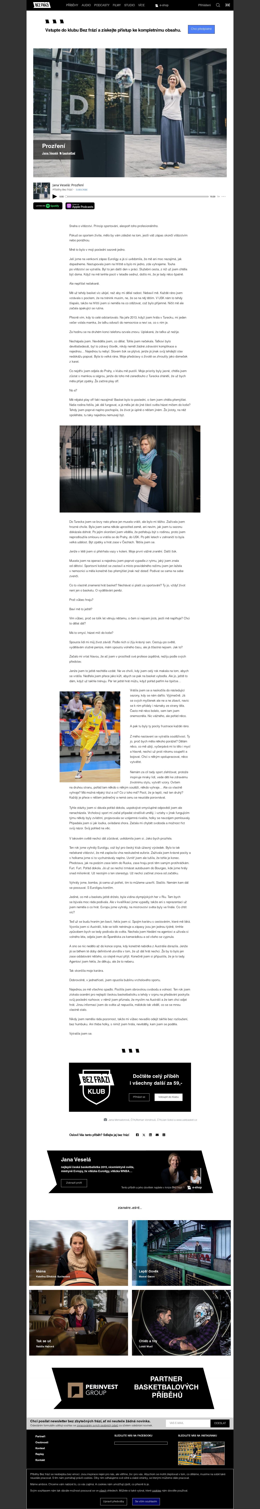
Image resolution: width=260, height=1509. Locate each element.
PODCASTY (101, 5)
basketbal (68, 153)
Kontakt (40, 1460)
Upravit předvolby (113, 1501)
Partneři (40, 1436)
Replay (39, 1454)
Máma (41, 1271)
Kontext (40, 1448)
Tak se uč (43, 1341)
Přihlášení (204, 5)
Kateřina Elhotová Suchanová (53, 1277)
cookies (156, 1491)
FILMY (117, 5)
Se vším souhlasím (146, 1501)
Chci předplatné (201, 29)
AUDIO (86, 5)
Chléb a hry (148, 1341)
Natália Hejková (45, 1347)
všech (102, 1491)
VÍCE (141, 5)
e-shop (164, 5)
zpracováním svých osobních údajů (97, 1425)
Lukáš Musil (146, 1347)
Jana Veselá (50, 153)
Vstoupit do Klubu (168, 1097)
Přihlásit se (139, 1097)
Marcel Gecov (147, 1277)
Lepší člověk (148, 1271)
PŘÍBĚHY (72, 5)
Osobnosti (41, 1442)
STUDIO (129, 5)
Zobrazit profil (74, 1183)
